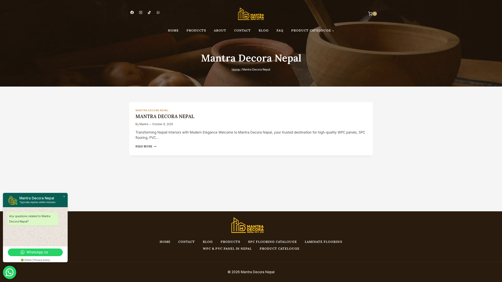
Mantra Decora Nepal (152, 110)
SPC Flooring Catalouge (272, 242)
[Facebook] (133, 13)
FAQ (279, 30)
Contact (242, 30)
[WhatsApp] (159, 13)
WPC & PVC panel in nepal (227, 248)
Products (196, 30)
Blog (264, 30)
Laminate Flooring (323, 242)
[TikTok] (151, 13)
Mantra (143, 124)
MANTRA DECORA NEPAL (165, 116)
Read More (146, 146)
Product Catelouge (279, 248)
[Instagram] (142, 13)
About (220, 30)
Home (173, 30)
